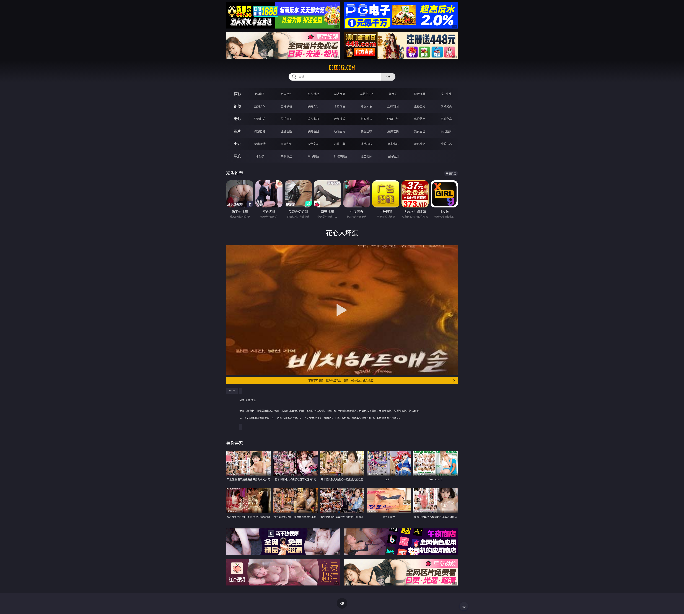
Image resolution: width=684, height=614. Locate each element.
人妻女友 (313, 144)
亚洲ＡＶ (260, 106)
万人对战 (313, 94)
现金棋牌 (419, 94)
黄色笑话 (419, 144)
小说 (237, 143)
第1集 (232, 391)
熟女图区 (419, 131)
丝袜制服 (393, 106)
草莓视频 (313, 156)
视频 (237, 106)
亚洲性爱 (260, 119)
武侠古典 (339, 144)
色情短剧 (393, 156)
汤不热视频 (340, 156)
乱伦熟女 (419, 119)
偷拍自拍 (286, 119)
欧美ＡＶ (313, 106)
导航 (237, 156)
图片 (237, 131)
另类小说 (393, 144)
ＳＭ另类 (446, 106)
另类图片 (446, 131)
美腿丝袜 (366, 131)
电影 (237, 118)
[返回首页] (464, 606)
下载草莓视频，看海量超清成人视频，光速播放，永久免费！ (342, 380)
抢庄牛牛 (446, 94)
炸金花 (393, 94)
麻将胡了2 (366, 94)
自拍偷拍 (286, 106)
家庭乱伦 (286, 144)
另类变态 (446, 119)
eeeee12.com (342, 67)
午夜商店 (286, 156)
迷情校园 (366, 144)
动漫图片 (339, 131)
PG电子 (260, 94)
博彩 (237, 93)
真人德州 (286, 94)
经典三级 (393, 119)
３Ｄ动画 (339, 106)
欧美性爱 (339, 119)
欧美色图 (313, 131)
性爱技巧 (446, 144)
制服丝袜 (366, 119)
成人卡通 (313, 119)
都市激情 (260, 144)
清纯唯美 (393, 131)
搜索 (388, 77)
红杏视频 (366, 156)
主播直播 (419, 106)
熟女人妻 (366, 106)
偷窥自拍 (260, 131)
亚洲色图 (286, 131)
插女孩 (260, 156)
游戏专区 (339, 94)
